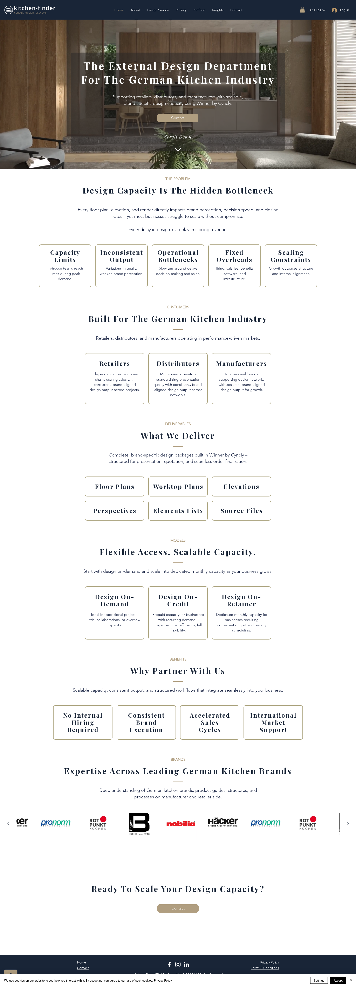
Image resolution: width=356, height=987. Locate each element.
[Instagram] (178, 964)
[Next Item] (348, 823)
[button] (302, 10)
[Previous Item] (8, 823)
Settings (319, 980)
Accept (338, 980)
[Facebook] (169, 964)
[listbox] (317, 10)
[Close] (351, 980)
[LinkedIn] (186, 964)
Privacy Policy (163, 980)
